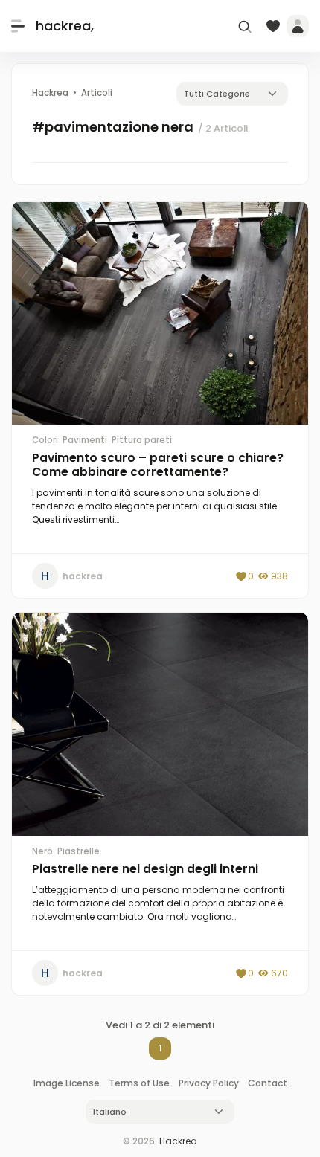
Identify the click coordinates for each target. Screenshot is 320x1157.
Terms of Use (139, 1083)
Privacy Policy (209, 1083)
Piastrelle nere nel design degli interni (145, 869)
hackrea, (65, 25)
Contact (267, 1083)
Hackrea (178, 1141)
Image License (66, 1083)
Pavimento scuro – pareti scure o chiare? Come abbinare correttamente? (158, 465)
